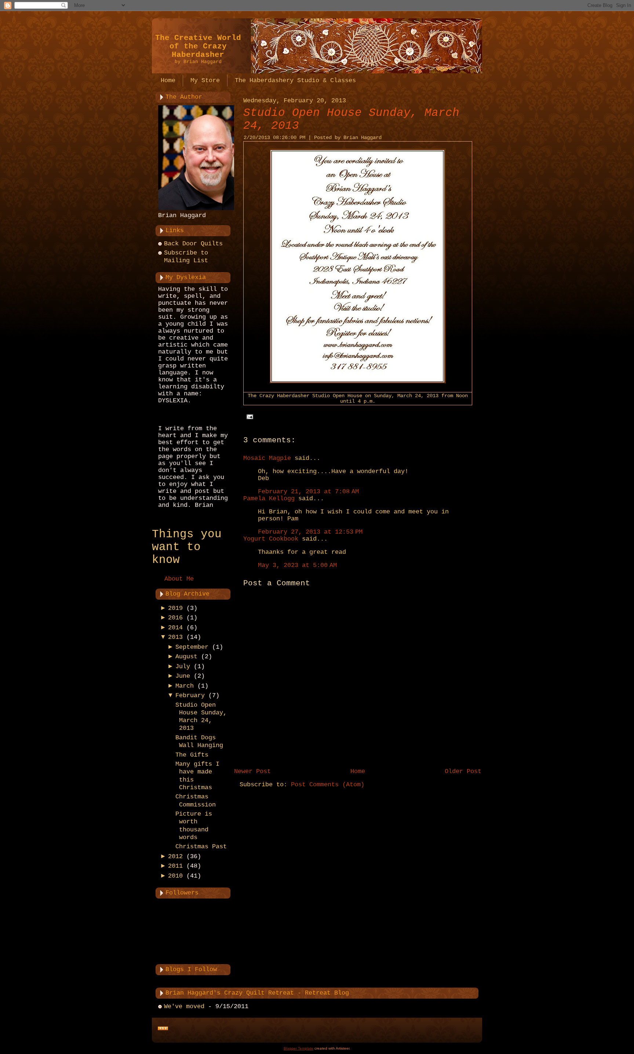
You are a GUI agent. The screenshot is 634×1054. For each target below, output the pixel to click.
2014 (175, 627)
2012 (175, 856)
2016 (175, 617)
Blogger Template (298, 1048)
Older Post (463, 771)
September (191, 647)
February (190, 695)
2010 (175, 875)
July (182, 666)
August (186, 656)
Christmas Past (201, 846)
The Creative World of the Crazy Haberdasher (198, 46)
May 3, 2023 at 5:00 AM (297, 565)
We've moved (184, 1006)
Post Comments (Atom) (327, 784)
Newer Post (252, 771)
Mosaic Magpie (267, 458)
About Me (179, 578)
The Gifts (191, 754)
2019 (175, 608)
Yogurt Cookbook (270, 538)
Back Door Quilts (193, 243)
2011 (175, 866)
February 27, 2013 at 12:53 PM (310, 531)
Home (357, 771)
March (184, 685)
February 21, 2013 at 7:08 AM (308, 491)
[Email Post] (248, 416)
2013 (175, 637)
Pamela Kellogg (269, 498)
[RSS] (162, 1028)
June (182, 676)
